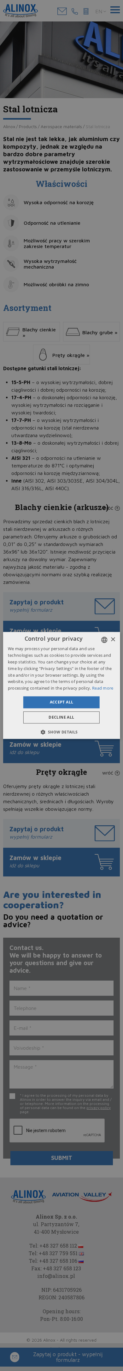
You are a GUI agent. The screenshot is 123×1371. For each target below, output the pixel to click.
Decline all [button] (61, 717)
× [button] (112, 639)
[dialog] (61, 685)
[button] (61, 732)
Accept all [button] (61, 702)
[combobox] (104, 640)
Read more (103, 688)
